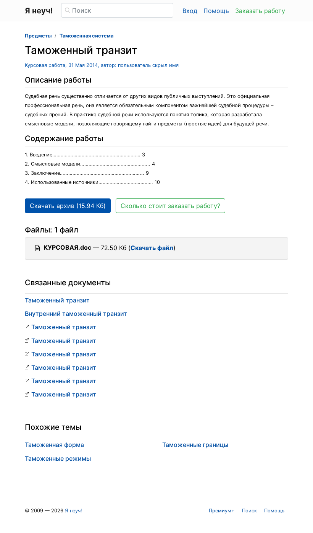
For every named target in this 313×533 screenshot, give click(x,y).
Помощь (216, 11)
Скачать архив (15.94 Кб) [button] (68, 206)
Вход (189, 11)
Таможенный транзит (57, 300)
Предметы (38, 36)
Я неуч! (73, 511)
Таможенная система (86, 36)
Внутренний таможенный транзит (76, 313)
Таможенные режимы (58, 458)
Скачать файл (152, 248)
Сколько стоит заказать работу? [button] (170, 206)
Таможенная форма (54, 444)
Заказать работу (260, 11)
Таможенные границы (195, 444)
